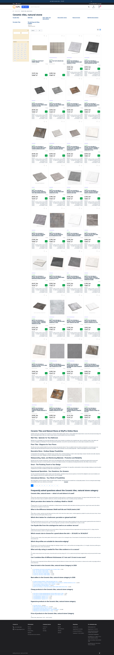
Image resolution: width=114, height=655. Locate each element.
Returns (29, 626)
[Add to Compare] (46, 36)
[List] (98, 30)
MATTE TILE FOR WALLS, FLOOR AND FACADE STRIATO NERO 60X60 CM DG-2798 (50, 586)
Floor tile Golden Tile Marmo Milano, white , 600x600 (44, 584)
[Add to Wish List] (44, 36)
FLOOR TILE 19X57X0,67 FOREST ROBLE (41, 573)
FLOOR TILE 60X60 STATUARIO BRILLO (41, 585)
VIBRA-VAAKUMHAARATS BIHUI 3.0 (40, 606)
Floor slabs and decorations (47, 18)
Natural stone (76, 17)
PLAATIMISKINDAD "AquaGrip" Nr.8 (40, 597)
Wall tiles (30, 17)
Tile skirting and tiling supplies (33, 23)
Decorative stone (62, 17)
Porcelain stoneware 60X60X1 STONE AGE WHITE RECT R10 (45, 581)
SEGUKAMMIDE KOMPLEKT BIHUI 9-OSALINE (42, 608)
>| (57, 485)
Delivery (29, 628)
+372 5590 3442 (93, 3)
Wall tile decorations (92, 17)
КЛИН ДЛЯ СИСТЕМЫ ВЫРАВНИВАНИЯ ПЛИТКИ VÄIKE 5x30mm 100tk (48, 593)
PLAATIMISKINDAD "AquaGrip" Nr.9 (40, 598)
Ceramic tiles (17, 11)
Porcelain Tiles (16, 22)
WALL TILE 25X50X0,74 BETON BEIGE (41, 572)
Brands (59, 626)
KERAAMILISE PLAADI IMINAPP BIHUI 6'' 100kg (43, 610)
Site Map (44, 630)
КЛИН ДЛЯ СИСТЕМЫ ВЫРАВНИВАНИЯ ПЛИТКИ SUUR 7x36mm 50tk (48, 594)
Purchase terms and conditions (34, 634)
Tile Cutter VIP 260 (37, 605)
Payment (29, 632)
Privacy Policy (30, 630)
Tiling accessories (31, 26)
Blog (14, 3)
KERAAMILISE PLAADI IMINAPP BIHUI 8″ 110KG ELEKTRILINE (45, 609)
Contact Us (45, 626)
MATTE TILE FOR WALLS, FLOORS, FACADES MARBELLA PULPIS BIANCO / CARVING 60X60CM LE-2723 (54, 582)
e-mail (99, 3)
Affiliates (59, 630)
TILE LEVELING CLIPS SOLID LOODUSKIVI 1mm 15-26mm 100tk (46, 569)
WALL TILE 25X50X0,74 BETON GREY (40, 570)
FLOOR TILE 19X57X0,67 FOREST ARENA (41, 574)
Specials (59, 632)
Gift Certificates (61, 628)
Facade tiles (16, 17)
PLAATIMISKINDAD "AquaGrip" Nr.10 (40, 596)
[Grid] (100, 30)
